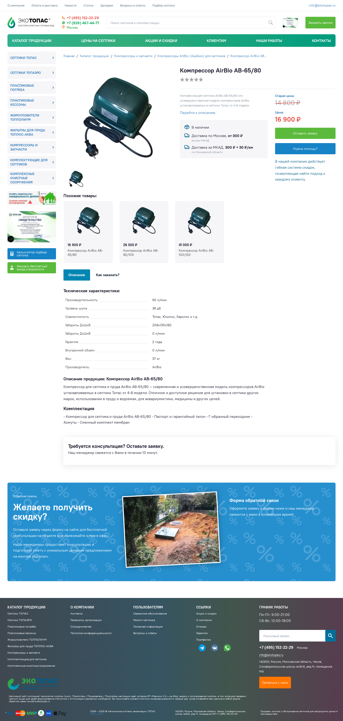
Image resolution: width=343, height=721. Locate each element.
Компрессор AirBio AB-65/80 (85, 252)
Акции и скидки (161, 40)
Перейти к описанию (197, 112)
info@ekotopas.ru (322, 5)
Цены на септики (98, 40)
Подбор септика (163, 5)
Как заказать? (107, 274)
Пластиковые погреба (22, 87)
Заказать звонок (320, 23)
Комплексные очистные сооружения (22, 178)
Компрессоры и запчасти (24, 147)
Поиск (330, 636)
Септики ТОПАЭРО (25, 73)
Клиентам (216, 40)
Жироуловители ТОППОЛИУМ (24, 117)
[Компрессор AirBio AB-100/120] (199, 220)
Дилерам (107, 5)
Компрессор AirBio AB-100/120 (196, 252)
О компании (15, 5)
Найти (270, 22)
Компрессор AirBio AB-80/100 (141, 252)
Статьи (89, 5)
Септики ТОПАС (23, 58)
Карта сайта (96, 713)
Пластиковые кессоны (22, 102)
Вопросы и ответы (132, 5)
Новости (71, 5)
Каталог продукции (31, 40)
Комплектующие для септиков (29, 162)
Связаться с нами (275, 682)
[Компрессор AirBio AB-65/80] (88, 220)
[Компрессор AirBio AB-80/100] (143, 220)
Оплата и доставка (45, 5)
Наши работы (269, 40)
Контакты (321, 40)
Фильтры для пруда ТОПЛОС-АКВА (27, 132)
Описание (76, 274)
